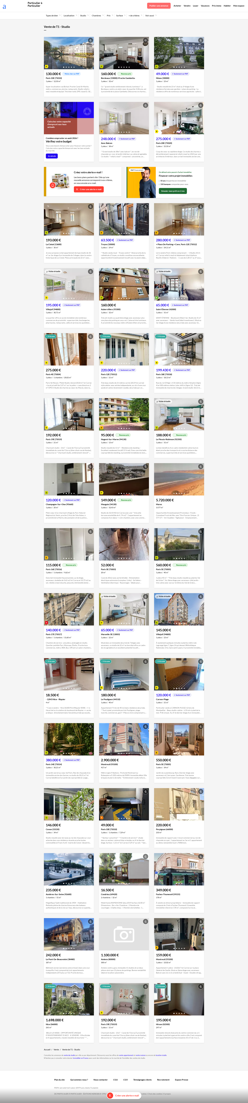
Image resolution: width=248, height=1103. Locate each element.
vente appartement (126, 1055)
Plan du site (59, 1079)
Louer (195, 5)
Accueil (47, 1049)
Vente (56, 1049)
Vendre (187, 5)
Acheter (177, 5)
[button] (63, 66)
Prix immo (216, 5)
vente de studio (69, 1055)
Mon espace (238, 5)
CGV (125, 1079)
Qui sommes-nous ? (79, 1079)
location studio (161, 1055)
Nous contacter (101, 1079)
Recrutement (163, 1079)
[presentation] (46, 53)
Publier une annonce (158, 5)
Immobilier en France (80, 1058)
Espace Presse (181, 1079)
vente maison (141, 1055)
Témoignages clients (142, 1079)
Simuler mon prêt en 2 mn (173, 191)
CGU (115, 1079)
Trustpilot (94, 1088)
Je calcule (52, 156)
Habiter (227, 5)
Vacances (205, 5)
